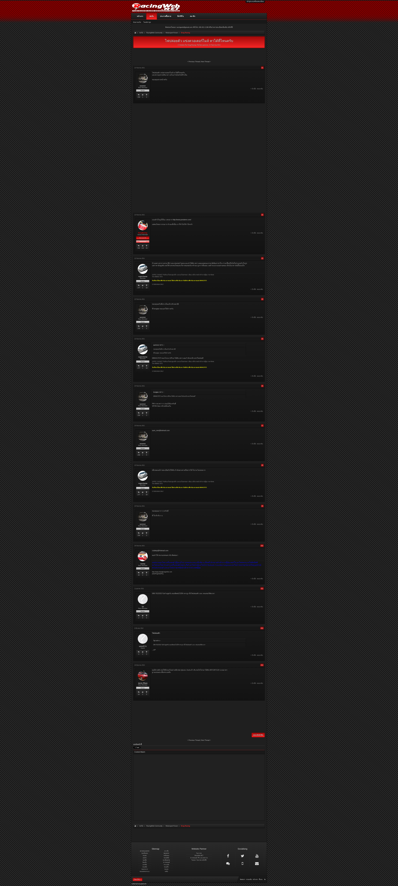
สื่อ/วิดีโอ (180, 16)
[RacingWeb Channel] (257, 855)
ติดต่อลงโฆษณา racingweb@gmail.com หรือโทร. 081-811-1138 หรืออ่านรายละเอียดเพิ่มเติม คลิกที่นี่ (199, 27)
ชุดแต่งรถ (166, 853)
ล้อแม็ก (145, 862)
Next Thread (205, 61)
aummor (205, 45)
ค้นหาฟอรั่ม (137, 22)
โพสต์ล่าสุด (147, 22)
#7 (262, 425)
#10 (262, 545)
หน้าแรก (140, 16)
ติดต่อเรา (242, 879)
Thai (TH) (137, 879)
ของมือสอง (144, 853)
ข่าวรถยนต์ (166, 862)
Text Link (199, 853)
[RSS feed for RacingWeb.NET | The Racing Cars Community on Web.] (265, 877)
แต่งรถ (145, 858)
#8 (262, 465)
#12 (262, 628)
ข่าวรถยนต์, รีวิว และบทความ (199, 858)
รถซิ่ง (166, 871)
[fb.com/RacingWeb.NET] (228, 855)
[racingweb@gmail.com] (257, 863)
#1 (262, 67)
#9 (262, 506)
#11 (262, 588)
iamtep (142, 564)
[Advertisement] (199, 119)
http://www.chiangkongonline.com (162, 572)
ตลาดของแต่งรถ (144, 851)
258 (139, 97)
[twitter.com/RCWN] (242, 855)
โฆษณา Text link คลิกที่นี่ (198, 860)
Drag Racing (192, 45)
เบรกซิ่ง (145, 864)
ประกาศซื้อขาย (165, 16)
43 (146, 248)
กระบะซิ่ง (166, 864)
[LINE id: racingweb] (228, 863)
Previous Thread (194, 61)
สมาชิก (192, 16)
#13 (262, 665)
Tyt (143, 606)
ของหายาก (144, 869)
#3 (262, 258)
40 (139, 575)
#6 (262, 386)
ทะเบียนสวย (166, 860)
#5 (262, 339)
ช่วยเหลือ (249, 879)
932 (139, 248)
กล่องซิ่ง (144, 867)
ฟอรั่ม (151, 16)
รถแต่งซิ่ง (166, 858)
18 (146, 288)
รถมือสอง (166, 855)
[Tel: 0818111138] (242, 863)
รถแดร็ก (166, 867)
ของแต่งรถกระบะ (145, 871)
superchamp (142, 276)
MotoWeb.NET (199, 855)
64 (139, 694)
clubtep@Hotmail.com (160, 550)
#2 (262, 214)
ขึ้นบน (260, 879)
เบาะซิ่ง (166, 851)
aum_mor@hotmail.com (161, 430)
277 (139, 288)
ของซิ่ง (145, 860)
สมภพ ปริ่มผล (142, 683)
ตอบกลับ (260, 89)
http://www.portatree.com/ (182, 220)
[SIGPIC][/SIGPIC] (157, 574)
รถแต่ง (145, 855)
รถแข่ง (166, 869)
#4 (262, 299)
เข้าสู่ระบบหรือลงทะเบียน (255, 1)
